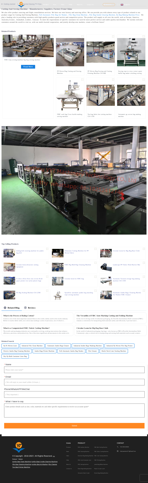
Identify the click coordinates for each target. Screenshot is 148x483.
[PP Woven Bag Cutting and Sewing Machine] (70, 52)
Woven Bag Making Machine (101, 473)
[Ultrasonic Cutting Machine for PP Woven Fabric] (57, 253)
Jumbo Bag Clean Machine (21, 462)
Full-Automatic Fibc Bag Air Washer (53, 15)
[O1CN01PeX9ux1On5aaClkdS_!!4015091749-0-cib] (95, 277)
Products (46, 4)
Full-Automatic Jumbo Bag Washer (71, 351)
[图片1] (82, 79)
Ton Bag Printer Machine (21, 467)
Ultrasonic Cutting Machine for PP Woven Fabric (77, 252)
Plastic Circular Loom (99, 468)
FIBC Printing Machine (99, 460)
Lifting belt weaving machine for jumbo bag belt (30, 252)
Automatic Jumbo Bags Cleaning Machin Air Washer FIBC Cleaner (127, 294)
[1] (113, 79)
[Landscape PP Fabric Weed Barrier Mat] (106, 267)
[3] (47, 277)
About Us (79, 4)
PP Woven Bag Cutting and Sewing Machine (69, 72)
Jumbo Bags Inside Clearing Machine (44, 462)
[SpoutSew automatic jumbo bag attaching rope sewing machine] (57, 295)
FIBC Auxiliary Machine (83, 447)
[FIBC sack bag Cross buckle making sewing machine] (70, 95)
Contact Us (90, 4)
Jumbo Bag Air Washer (40, 464)
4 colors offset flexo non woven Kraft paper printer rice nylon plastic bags (29, 280)
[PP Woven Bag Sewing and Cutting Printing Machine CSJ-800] (100, 52)
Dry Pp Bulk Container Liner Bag (15, 356)
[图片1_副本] (143, 36)
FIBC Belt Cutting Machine (100, 447)
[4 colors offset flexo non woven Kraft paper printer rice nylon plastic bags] (9, 280)
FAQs (70, 4)
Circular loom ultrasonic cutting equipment (27, 266)
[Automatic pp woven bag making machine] (131, 95)
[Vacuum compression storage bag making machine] (144, 277)
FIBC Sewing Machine (83, 464)
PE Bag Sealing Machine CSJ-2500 (28, 292)
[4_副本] (95, 249)
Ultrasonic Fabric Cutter (84, 473)
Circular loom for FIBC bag (74, 279)
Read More (28, 67)
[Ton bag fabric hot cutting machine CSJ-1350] (100, 95)
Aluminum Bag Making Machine (85, 455)
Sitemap (20, 459)
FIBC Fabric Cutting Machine (101, 451)
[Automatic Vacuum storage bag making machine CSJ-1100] (106, 281)
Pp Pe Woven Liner (10, 346)
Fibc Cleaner (92, 351)
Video (62, 4)
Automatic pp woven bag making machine (129, 115)
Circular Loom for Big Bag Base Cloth (126, 251)
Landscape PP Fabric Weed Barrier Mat (126, 265)
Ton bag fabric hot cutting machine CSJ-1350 (100, 115)
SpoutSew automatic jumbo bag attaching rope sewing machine (79, 294)
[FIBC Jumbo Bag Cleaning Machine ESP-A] (95, 263)
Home (37, 4)
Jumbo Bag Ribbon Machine (101, 464)
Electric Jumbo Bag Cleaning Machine (16, 351)
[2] (82, 36)
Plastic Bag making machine (84, 468)
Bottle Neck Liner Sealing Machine (114, 351)
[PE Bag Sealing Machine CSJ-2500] (9, 295)
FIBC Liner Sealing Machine (101, 455)
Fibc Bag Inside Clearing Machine (102, 15)
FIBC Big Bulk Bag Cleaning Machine (78, 265)
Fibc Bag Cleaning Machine (21, 464)
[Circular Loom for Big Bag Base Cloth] (106, 253)
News (54, 4)
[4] (47, 249)
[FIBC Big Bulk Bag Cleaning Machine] (57, 267)
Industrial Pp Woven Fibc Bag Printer (119, 346)
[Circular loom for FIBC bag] (57, 281)
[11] (113, 36)
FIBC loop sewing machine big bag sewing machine (22, 60)
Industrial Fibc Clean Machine (32, 346)
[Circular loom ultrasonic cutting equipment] (9, 267)
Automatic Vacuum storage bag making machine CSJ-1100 (126, 280)
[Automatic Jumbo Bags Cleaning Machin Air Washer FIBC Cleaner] (106, 295)
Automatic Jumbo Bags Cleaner (58, 346)
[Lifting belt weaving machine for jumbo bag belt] (9, 253)
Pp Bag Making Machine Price (127, 15)
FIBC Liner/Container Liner (84, 460)
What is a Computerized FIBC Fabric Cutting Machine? (26, 328)
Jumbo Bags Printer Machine (44, 351)
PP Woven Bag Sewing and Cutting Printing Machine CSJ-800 (100, 72)
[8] (52, 36)
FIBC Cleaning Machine (83, 451)
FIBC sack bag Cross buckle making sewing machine (69, 115)
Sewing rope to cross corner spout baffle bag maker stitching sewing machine (130, 72)
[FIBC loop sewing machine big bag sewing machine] (28, 46)
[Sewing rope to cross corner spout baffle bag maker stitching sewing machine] (131, 52)
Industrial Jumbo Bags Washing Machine (88, 346)
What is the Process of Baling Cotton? (18, 316)
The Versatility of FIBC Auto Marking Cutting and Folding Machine (105, 316)
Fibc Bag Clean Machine (78, 15)
